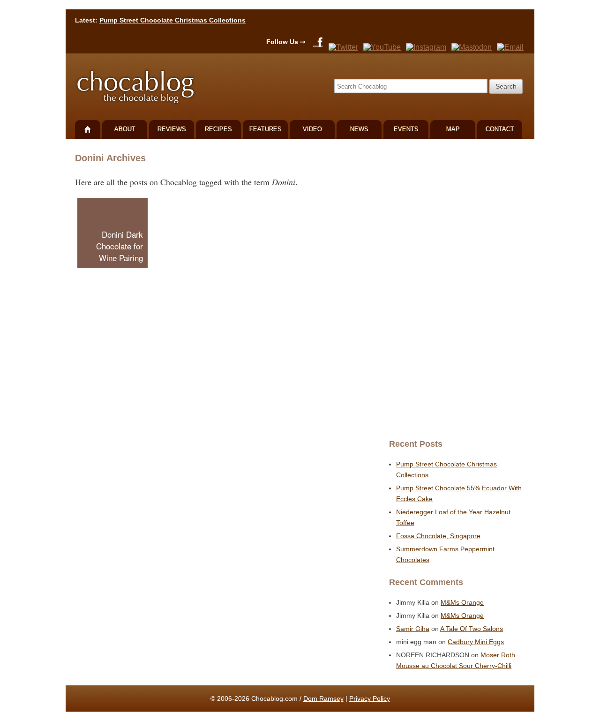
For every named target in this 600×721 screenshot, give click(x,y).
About (124, 129)
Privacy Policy (369, 698)
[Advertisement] (454, 288)
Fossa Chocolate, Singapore (438, 536)
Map (453, 129)
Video (312, 129)
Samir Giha (412, 628)
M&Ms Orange (462, 602)
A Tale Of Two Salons (471, 628)
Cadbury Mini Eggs (476, 642)
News (359, 129)
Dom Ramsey (323, 698)
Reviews (172, 129)
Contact (500, 129)
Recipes (218, 129)
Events (406, 129)
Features (265, 129)
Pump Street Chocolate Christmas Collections (172, 20)
